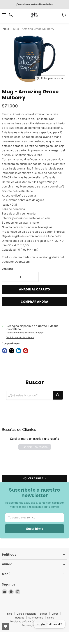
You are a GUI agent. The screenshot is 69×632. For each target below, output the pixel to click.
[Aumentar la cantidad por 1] (34, 277)
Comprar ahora (34, 301)
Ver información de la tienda (20, 337)
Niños (50, 617)
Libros (55, 613)
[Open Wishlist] (5, 626)
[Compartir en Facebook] (4, 350)
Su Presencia (35, 617)
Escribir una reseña (35, 447)
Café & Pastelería (26, 613)
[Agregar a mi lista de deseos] (5, 314)
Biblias (43, 613)
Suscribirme (34, 528)
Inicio (5, 28)
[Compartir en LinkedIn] (18, 350)
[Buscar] (58, 395)
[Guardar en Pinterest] (25, 350)
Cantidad (7, 268)
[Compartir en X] (11, 350)
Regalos (19, 617)
